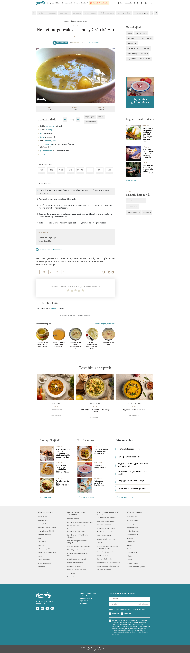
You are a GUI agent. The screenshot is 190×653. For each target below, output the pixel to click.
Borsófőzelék (42, 542)
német (100, 117)
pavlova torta (141, 33)
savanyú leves (132, 207)
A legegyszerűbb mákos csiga (130, 480)
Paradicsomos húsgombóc (47, 552)
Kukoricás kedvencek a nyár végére (108, 513)
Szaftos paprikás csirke (75, 563)
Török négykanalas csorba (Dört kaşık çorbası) (95, 411)
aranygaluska (90, 13)
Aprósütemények (133, 520)
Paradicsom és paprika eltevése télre (80, 522)
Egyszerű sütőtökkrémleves (134, 410)
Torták (129, 549)
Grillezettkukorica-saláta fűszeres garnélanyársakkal (108, 547)
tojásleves (132, 58)
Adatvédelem (84, 596)
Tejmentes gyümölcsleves (100, 466)
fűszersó (48, 144)
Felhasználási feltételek (87, 593)
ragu (95, 447)
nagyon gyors (90, 117)
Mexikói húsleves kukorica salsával (108, 563)
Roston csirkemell (44, 560)
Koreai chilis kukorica (104, 536)
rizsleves (141, 201)
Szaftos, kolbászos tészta (128, 449)
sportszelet (64, 13)
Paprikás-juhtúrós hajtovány (77, 570)
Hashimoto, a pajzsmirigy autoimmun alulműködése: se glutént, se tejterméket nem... (147, 135)
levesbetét (147, 213)
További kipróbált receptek (51, 250)
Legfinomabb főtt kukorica (106, 518)
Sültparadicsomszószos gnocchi (78, 546)
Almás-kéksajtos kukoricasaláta (108, 566)
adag (72, 119)
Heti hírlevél (127, 613)
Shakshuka (71, 573)
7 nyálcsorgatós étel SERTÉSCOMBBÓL (62, 483)
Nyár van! (145, 126)
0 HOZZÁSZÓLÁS (94, 42)
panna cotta (147, 38)
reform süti (98, 479)
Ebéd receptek (132, 517)
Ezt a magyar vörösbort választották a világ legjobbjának (147, 169)
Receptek (50, 3)
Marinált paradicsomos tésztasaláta (79, 550)
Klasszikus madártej (44, 535)
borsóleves (131, 201)
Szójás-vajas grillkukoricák (106, 528)
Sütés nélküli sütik (133, 531)
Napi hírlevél (115, 613)
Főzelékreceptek (132, 535)
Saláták (129, 556)
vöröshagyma (50, 140)
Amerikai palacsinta (44, 563)
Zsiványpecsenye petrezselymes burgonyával (101, 451)
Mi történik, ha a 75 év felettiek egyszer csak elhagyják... (148, 153)
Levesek (129, 545)
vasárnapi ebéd (90, 122)
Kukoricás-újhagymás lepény (107, 552)
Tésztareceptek (132, 552)
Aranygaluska (42, 524)
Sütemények (131, 524)
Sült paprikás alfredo (74, 566)
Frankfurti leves (43, 517)
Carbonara (41, 567)
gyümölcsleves (99, 463)
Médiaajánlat (84, 603)
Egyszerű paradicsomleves (47, 527)
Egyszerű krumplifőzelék (46, 531)
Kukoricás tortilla (102, 555)
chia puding (132, 53)
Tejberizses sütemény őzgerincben (99, 483)
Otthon (145, 163)
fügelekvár (132, 43)
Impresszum (83, 601)
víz (45, 154)
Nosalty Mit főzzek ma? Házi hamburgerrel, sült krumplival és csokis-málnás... (63, 453)
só (41, 133)
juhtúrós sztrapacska (47, 13)
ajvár (130, 33)
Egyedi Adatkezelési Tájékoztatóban (123, 632)
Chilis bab (41, 545)
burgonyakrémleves (79, 21)
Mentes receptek (133, 527)
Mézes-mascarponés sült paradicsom (76, 527)
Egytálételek (131, 542)
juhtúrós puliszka (107, 13)
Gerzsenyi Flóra (134, 415)
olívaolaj (48, 129)
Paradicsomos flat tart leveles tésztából (77, 536)
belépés (53, 308)
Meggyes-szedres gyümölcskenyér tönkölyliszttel (133, 464)
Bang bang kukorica (104, 525)
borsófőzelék (145, 58)
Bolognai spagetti (44, 549)
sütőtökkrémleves (134, 213)
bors (42, 137)
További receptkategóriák (136, 567)
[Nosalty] (40, 3)
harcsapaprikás (124, 13)
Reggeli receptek (132, 563)
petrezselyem (46, 150)
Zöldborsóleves (56, 410)
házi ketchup (133, 38)
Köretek (129, 560)
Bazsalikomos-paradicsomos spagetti (77, 542)
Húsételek (130, 538)
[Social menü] (138, 3)
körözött (144, 53)
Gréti (75, 36)
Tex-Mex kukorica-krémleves (107, 532)
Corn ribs (100, 543)
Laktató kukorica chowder (106, 539)
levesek (66, 21)
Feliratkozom (143, 604)
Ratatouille (71, 577)
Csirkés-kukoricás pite (104, 559)
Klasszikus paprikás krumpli (76, 559)
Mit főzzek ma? (66, 3)
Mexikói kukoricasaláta (104, 570)
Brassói (40, 556)
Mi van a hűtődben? (81, 3)
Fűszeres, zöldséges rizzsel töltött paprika (78, 554)
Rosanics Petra (56, 415)
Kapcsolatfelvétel (85, 598)
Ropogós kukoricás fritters (106, 521)
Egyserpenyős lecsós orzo (128, 457)
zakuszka (77, 13)
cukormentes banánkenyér (138, 48)
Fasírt (39, 538)
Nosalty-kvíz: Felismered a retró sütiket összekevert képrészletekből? (62, 469)
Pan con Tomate (73, 519)
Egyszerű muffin (43, 520)
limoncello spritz (141, 13)
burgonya (50, 126)
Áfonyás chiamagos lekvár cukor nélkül (132, 472)
